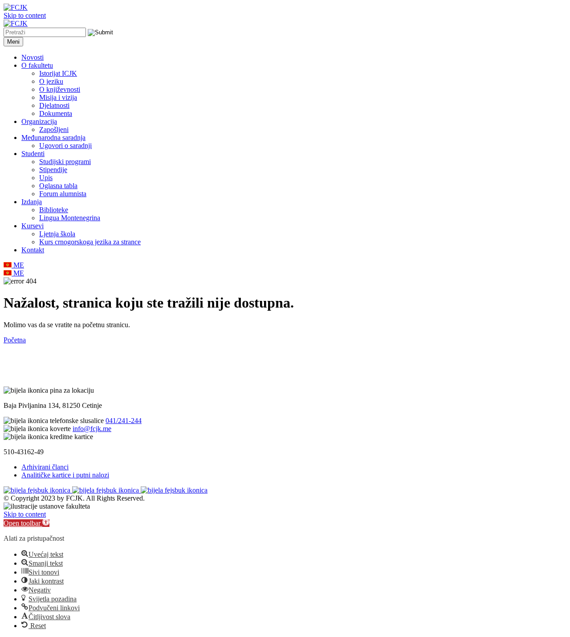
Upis (46, 177)
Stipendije (53, 169)
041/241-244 (124, 420)
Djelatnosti (54, 105)
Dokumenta (55, 113)
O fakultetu (37, 65)
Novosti (32, 57)
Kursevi (32, 226)
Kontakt (32, 250)
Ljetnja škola (57, 234)
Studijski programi (65, 161)
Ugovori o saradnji (65, 145)
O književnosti (59, 89)
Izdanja (31, 201)
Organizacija (39, 121)
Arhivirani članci (45, 467)
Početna (15, 340)
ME (18, 265)
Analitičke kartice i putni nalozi (65, 475)
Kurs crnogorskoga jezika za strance (90, 242)
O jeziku (51, 81)
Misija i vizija (58, 97)
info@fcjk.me (92, 428)
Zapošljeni (54, 129)
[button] (26, 523)
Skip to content (25, 15)
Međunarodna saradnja (53, 137)
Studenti (33, 153)
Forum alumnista (62, 193)
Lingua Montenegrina (69, 218)
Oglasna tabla (58, 185)
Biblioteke (53, 210)
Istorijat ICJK (58, 73)
